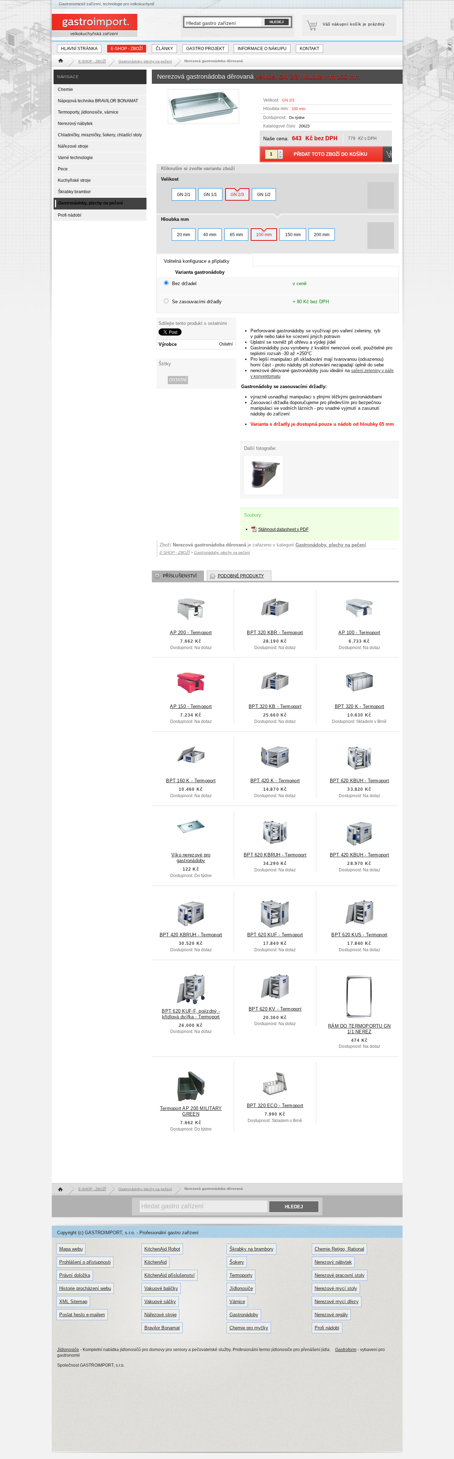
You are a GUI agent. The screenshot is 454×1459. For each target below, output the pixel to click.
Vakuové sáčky (160, 1301)
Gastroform (345, 1349)
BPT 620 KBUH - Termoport (359, 780)
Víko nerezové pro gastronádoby (191, 857)
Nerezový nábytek (75, 123)
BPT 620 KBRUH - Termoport (275, 855)
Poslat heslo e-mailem (82, 1314)
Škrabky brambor (74, 191)
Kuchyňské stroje (74, 180)
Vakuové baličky (161, 1288)
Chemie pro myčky (248, 1327)
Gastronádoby (243, 1314)
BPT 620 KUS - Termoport (359, 934)
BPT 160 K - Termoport (191, 780)
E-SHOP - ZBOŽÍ (127, 48)
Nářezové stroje (73, 146)
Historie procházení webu (85, 1288)
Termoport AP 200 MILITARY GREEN (191, 1111)
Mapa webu (71, 1249)
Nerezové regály (331, 1314)
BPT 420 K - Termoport (275, 780)
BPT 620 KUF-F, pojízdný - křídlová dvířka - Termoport (191, 1013)
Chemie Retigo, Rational (339, 1249)
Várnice (237, 1301)
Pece (63, 169)
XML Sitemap (73, 1301)
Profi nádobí (69, 215)
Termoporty (241, 1275)
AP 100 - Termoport (359, 632)
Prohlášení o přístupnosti (85, 1262)
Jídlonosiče (241, 1288)
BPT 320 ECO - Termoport (275, 1105)
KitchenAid (155, 1262)
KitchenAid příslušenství (169, 1275)
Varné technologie (75, 157)
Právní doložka (74, 1275)
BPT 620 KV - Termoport (275, 1009)
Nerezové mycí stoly (336, 1288)
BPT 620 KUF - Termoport (275, 934)
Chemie (65, 89)
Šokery (236, 1262)
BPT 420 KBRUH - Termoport (191, 934)
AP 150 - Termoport (191, 706)
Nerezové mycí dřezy (337, 1301)
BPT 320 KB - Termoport (275, 706)
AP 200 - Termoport (191, 632)
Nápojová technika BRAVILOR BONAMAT (98, 100)
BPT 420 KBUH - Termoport (359, 855)
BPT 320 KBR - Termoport (275, 632)
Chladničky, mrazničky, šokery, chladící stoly (100, 134)
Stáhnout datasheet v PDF (283, 529)
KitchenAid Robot (162, 1249)
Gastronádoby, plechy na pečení (330, 545)
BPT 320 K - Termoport (359, 706)
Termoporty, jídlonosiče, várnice (88, 112)
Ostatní (178, 379)
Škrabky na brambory (251, 1249)
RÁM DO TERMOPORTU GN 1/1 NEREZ (359, 1028)
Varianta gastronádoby (200, 272)
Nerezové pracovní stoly (340, 1275)
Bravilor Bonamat (162, 1327)
